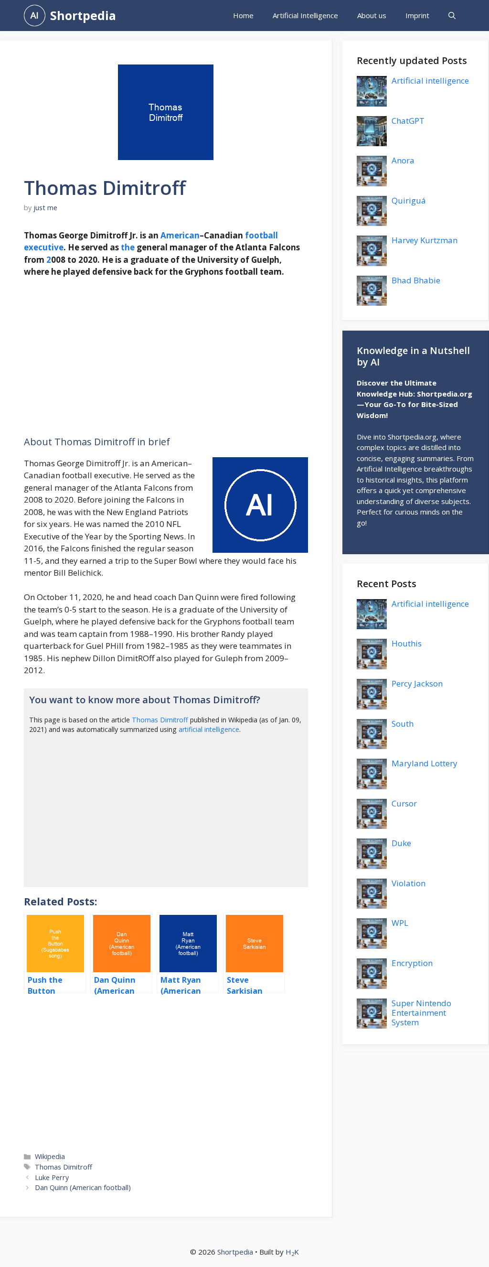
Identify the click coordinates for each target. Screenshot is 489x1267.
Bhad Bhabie (416, 280)
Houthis (407, 643)
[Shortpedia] (34, 15)
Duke (401, 843)
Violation (408, 883)
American (180, 235)
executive (44, 247)
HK (292, 1251)
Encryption (412, 962)
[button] (452, 15)
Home (243, 15)
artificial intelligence (209, 729)
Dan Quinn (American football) (83, 1187)
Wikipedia (50, 1156)
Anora (403, 160)
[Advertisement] (166, 357)
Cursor (404, 803)
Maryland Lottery (424, 763)
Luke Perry (52, 1177)
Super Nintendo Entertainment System (421, 1013)
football (261, 235)
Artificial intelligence (430, 80)
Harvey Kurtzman (424, 240)
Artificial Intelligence (305, 15)
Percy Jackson (417, 683)
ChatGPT (408, 120)
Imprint (417, 15)
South (403, 723)
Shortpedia (83, 15)
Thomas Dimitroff (160, 719)
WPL (400, 922)
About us (371, 15)
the (128, 247)
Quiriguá (409, 200)
